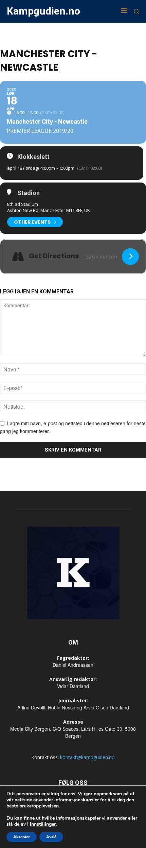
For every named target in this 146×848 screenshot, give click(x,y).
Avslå (51, 837)
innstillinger (43, 824)
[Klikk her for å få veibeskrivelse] (130, 256)
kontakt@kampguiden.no (87, 757)
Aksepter (21, 837)
